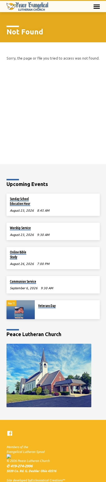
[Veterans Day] (21, 309)
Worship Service (20, 228)
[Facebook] (10, 433)
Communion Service (23, 281)
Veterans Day (47, 306)
